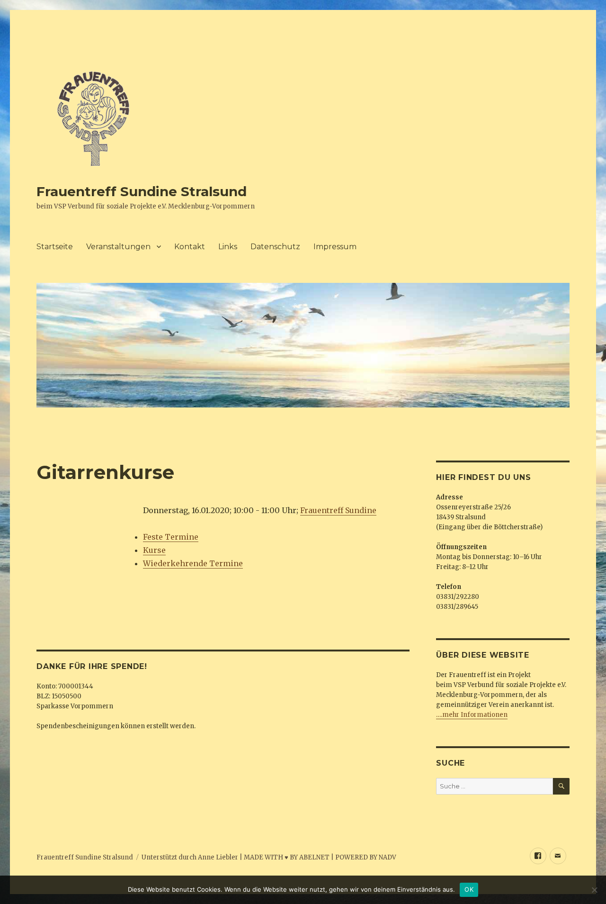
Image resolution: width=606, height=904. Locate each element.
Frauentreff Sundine (338, 510)
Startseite (54, 246)
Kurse (154, 550)
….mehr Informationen (472, 715)
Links (227, 246)
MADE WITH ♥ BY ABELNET (287, 857)
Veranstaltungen (118, 246)
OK (468, 889)
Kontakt (189, 246)
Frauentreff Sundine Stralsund (141, 191)
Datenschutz (275, 246)
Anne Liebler (218, 857)
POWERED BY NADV (365, 857)
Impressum (334, 246)
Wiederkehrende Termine (193, 563)
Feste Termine (170, 537)
